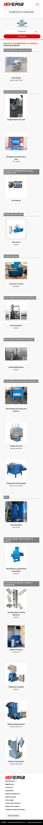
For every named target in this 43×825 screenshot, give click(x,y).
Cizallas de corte (16, 447)
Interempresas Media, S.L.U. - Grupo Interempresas (25, 822)
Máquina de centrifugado (16, 484)
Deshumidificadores (16, 368)
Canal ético (9, 791)
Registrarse (9, 784)
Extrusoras (16, 243)
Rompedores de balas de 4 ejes (16, 159)
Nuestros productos (12, 794)
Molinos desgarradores (16, 725)
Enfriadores (16, 201)
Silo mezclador (16, 526)
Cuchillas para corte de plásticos (16, 614)
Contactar (22, 36)
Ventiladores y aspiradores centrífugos (16, 571)
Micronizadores (16, 327)
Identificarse (10, 781)
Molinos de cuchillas (16, 688)
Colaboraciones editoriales (15, 810)
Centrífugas (16, 79)
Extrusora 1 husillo (16, 285)
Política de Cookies (12, 806)
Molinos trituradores (16, 762)
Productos (22, 31)
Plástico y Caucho (21, 12)
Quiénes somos (10, 797)
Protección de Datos (12, 803)
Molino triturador (16, 651)
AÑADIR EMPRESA (13, 816)
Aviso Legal (9, 800)
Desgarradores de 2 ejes (16, 120)
